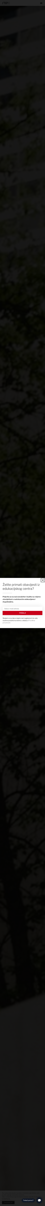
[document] (22, 603)
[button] (43, 580)
